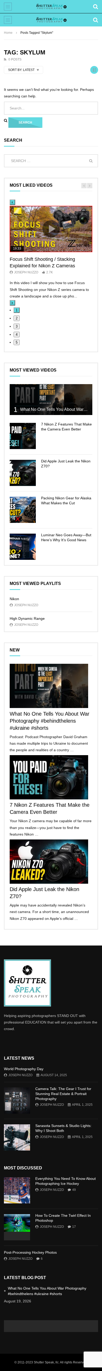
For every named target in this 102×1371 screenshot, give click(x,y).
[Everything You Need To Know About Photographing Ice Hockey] (17, 1190)
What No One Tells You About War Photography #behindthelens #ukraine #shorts (49, 721)
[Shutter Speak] (50, 6)
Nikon (14, 599)
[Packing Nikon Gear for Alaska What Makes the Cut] (23, 510)
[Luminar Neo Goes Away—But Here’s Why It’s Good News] (23, 547)
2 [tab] (17, 318)
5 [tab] (17, 342)
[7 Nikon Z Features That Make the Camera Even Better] (23, 436)
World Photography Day (23, 1069)
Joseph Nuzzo (26, 272)
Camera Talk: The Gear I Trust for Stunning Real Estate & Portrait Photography (63, 1094)
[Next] (12, 303)
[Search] (95, 6)
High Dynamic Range (27, 618)
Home (8, 33)
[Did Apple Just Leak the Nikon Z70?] (23, 473)
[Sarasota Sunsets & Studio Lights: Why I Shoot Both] (17, 1137)
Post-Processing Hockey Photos (30, 1252)
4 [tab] (17, 334)
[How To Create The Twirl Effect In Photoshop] (17, 1227)
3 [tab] (17, 326)
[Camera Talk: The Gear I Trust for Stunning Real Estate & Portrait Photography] (17, 1100)
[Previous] (12, 202)
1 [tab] (17, 310)
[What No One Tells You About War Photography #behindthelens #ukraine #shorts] (51, 399)
